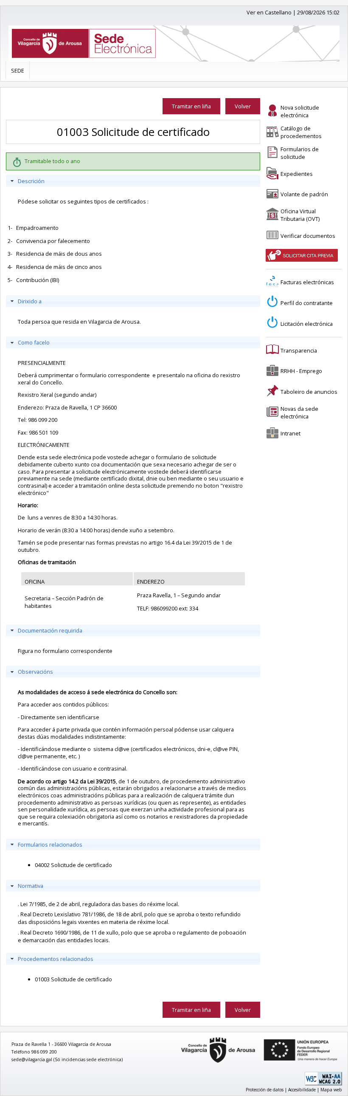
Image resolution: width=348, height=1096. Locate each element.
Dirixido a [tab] (30, 301)
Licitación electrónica (307, 324)
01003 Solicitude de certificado (73, 979)
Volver (243, 106)
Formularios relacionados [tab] (50, 844)
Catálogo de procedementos (301, 132)
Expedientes (297, 174)
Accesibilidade (302, 1090)
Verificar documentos (308, 236)
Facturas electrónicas (307, 282)
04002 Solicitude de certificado (73, 865)
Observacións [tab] (35, 671)
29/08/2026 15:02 (318, 12)
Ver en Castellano (269, 12)
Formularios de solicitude (300, 153)
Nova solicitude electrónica (300, 111)
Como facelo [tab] (34, 342)
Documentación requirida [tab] (50, 630)
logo (178, 1037)
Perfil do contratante (307, 303)
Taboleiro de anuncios (309, 391)
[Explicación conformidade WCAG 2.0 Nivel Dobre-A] (323, 1084)
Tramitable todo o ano (52, 161)
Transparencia (299, 350)
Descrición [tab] (31, 181)
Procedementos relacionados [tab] (55, 959)
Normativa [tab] (30, 886)
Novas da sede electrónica (299, 412)
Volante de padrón (304, 194)
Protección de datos (264, 1090)
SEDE (17, 70)
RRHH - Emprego (301, 371)
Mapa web (331, 1090)
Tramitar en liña (191, 106)
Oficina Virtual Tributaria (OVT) (300, 215)
